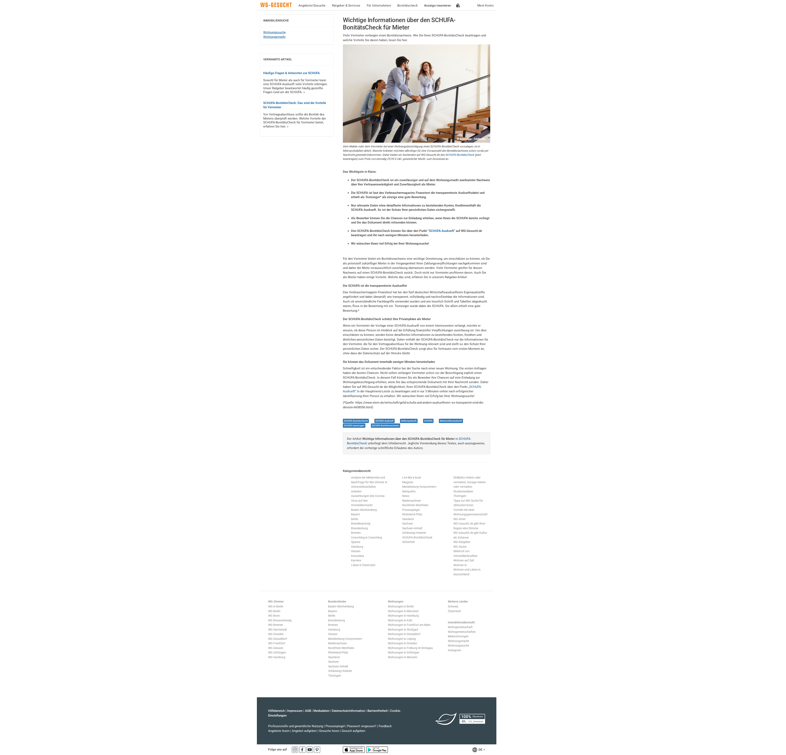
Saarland (408, 519)
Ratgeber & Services (346, 5)
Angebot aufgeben (304, 731)
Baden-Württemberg (364, 509)
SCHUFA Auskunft (384, 421)
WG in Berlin (275, 606)
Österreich (454, 611)
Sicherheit (408, 542)
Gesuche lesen (329, 731)
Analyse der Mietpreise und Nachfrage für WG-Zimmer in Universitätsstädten (369, 482)
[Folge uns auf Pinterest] (317, 749)
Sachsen (407, 523)
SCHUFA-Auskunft (441, 231)
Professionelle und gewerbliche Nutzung (295, 726)
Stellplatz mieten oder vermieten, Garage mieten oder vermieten (469, 482)
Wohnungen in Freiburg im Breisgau (410, 648)
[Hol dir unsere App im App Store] (354, 749)
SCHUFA (428, 421)
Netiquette (409, 491)
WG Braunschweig (279, 620)
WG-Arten (459, 519)
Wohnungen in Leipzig (402, 638)
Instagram (454, 650)
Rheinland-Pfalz (412, 514)
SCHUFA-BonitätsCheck (459, 154)
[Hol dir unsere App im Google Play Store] (377, 749)
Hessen (355, 551)
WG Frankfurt (276, 643)
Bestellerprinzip (360, 523)
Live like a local (411, 477)
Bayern (355, 514)
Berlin (354, 519)
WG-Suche (459, 546)
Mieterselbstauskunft (451, 421)
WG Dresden (276, 634)
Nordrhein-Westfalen (415, 505)
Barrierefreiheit (377, 711)
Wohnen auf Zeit (463, 560)
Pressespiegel (411, 509)
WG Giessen (275, 648)
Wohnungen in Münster (402, 657)
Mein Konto (485, 5)
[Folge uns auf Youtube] (310, 749)
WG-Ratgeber (461, 542)
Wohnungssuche (274, 32)
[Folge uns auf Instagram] (295, 749)
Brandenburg (359, 528)
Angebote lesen (278, 731)
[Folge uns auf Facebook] (302, 749)
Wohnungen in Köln (400, 620)
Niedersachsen (411, 500)
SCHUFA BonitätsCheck (356, 421)
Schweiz (453, 606)
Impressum (295, 711)
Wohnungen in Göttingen (403, 652)
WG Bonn (274, 615)
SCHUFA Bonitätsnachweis (385, 425)
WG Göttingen (277, 652)
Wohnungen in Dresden (402, 643)
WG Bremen (275, 624)
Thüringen (459, 496)
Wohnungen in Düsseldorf (404, 634)
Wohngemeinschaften (462, 631)
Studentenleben (463, 491)
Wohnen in (460, 565)
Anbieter (356, 491)
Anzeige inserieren (437, 5)
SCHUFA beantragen (354, 425)
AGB (308, 711)
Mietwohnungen (458, 636)
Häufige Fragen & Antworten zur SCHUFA (291, 73)
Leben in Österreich (363, 565)
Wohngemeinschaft (460, 627)
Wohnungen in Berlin (401, 606)
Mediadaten (321, 711)
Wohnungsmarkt (274, 37)
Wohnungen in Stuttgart (403, 629)
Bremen (356, 532)
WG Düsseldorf (277, 638)
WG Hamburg (276, 657)
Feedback (385, 726)
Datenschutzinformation (348, 711)
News (405, 496)
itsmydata (357, 556)
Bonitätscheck (407, 5)
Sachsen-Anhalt (412, 528)
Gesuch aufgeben (353, 731)
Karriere (356, 560)
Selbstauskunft (409, 421)
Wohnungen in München (403, 611)
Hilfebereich (276, 711)
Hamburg (357, 546)
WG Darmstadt (277, 629)
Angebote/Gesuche (312, 5)
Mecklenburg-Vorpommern (419, 486)
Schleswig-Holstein (414, 532)
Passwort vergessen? (361, 726)
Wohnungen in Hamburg (403, 615)
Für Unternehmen (379, 5)
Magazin (407, 482)
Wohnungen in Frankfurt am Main (409, 624)
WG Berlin (274, 611)
